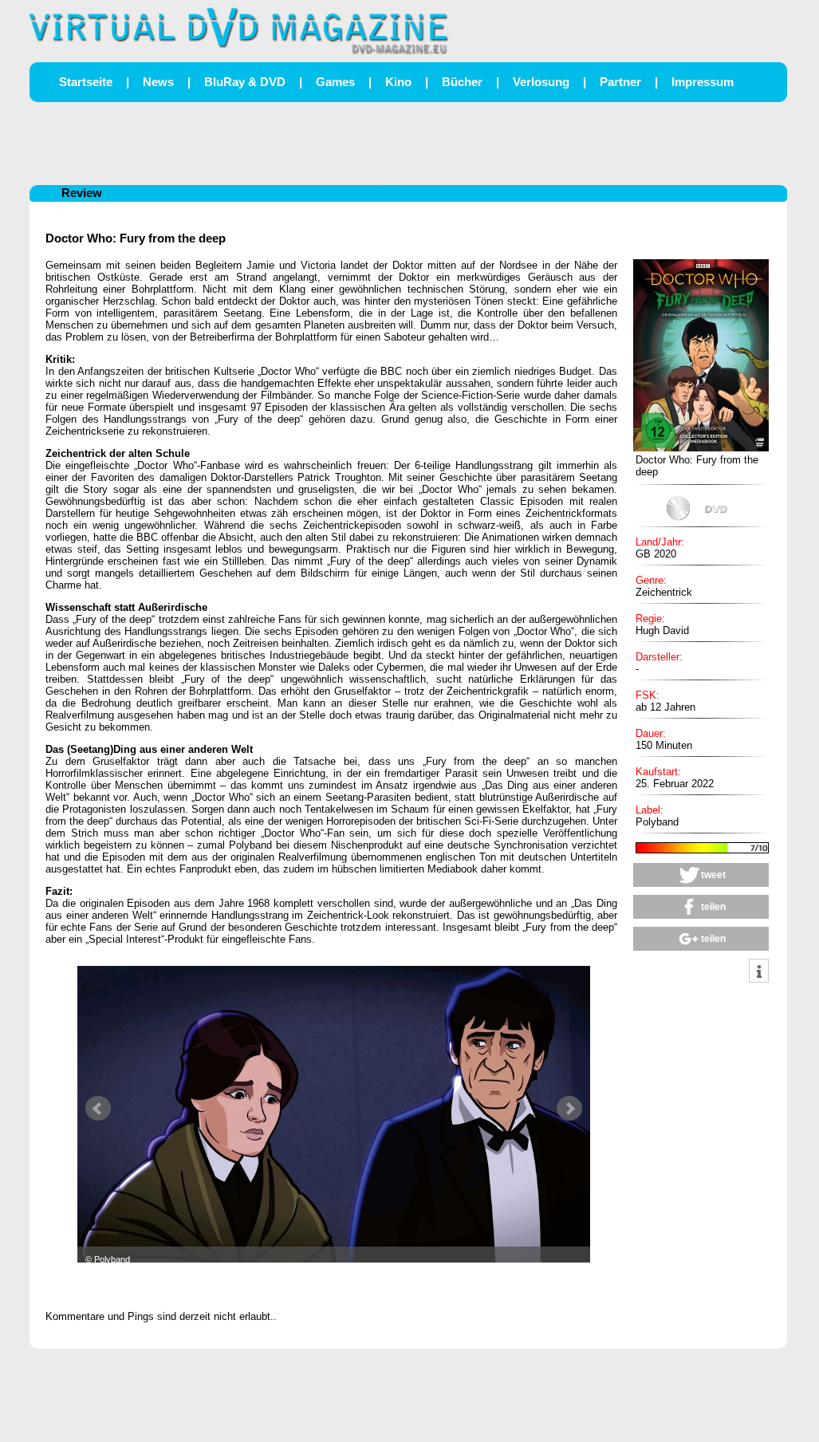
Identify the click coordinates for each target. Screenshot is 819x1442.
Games (335, 82)
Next (569, 1108)
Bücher (462, 82)
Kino (398, 82)
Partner (620, 82)
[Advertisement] (408, 142)
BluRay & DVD (244, 82)
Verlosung (541, 82)
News (158, 82)
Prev (98, 1108)
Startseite (85, 82)
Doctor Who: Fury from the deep (135, 238)
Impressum (702, 82)
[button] (701, 875)
